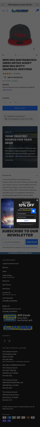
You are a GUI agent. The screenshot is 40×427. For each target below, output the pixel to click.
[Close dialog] (37, 200)
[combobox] (26, 217)
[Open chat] (33, 211)
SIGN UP (26, 220)
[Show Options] (34, 217)
